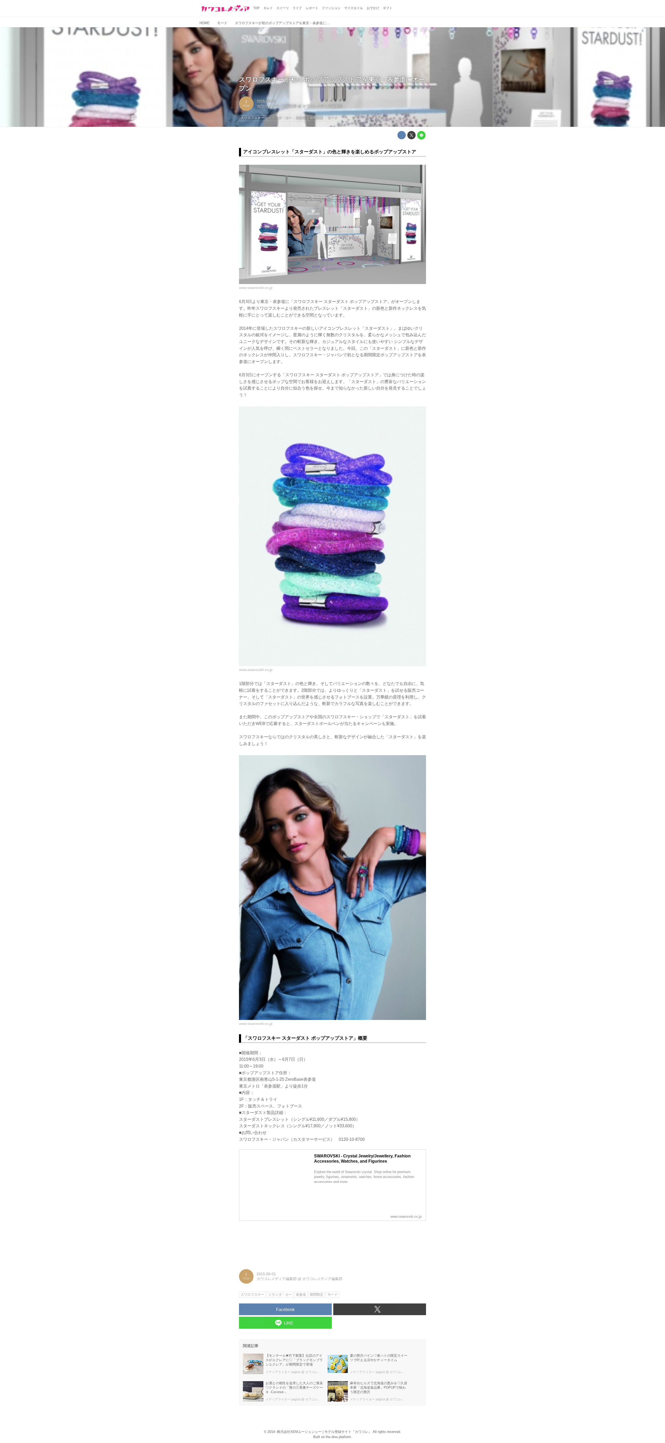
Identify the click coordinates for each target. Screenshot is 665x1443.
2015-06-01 (266, 101)
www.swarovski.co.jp (255, 288)
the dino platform (338, 1437)
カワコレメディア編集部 (277, 106)
